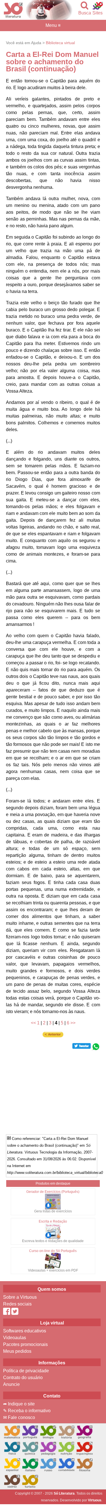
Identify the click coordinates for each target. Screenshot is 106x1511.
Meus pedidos (17, 1351)
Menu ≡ (53, 25)
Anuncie (11, 1384)
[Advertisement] (53, 1090)
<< (33, 1022)
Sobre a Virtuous (20, 1297)
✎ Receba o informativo (27, 1410)
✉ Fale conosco (19, 1417)
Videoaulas (14, 1337)
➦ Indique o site (19, 1403)
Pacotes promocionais (25, 1344)
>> (72, 1022)
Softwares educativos (24, 1330)
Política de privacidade (26, 1370)
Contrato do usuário (23, 1377)
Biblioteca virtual (60, 42)
